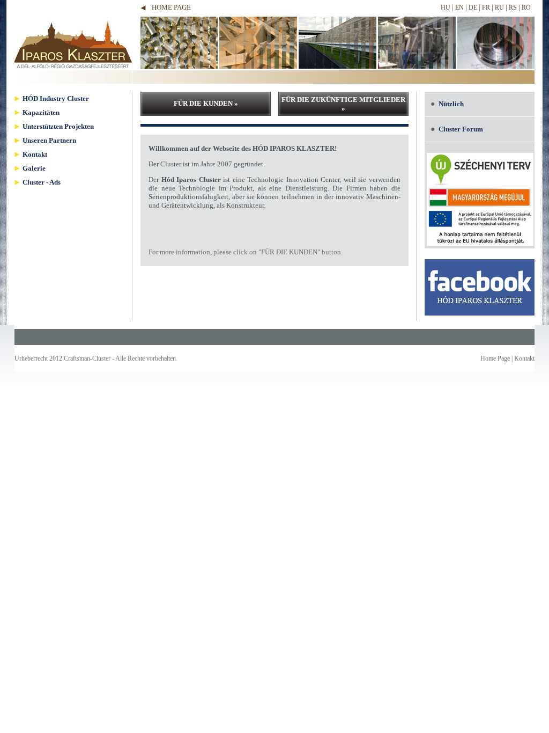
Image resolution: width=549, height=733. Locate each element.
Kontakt (524, 358)
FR (486, 7)
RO (526, 7)
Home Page (171, 7)
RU (499, 7)
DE (473, 7)
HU (445, 7)
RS (513, 7)
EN (459, 7)
